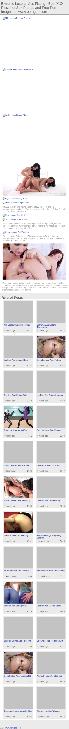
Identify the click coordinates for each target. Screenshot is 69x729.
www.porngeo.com (13, 728)
